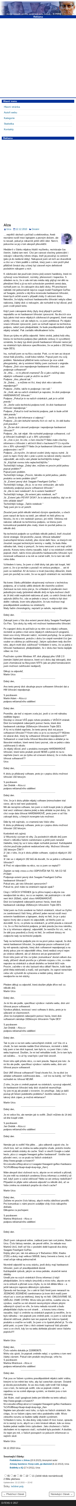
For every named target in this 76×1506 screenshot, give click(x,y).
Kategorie (9, 118)
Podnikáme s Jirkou (20, 1460)
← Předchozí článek (13, 1494)
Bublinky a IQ (16, 1467)
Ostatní (35, 229)
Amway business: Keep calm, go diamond (31, 1464)
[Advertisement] (38, 57)
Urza (8, 229)
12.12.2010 (21, 229)
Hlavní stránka (12, 106)
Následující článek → (62, 1494)
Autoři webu (10, 112)
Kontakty (9, 129)
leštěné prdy (17, 1486)
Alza (7, 225)
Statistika (9, 123)
